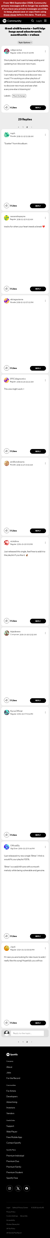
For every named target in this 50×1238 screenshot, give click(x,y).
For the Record (13, 1078)
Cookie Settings (12, 1216)
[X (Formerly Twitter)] (18, 1188)
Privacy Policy (10, 1212)
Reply (38, 107)
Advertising (11, 1102)
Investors (10, 1107)
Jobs (8, 1072)
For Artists (11, 1090)
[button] (45, 51)
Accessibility (10, 1220)
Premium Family (13, 1166)
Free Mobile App (14, 1137)
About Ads (23, 1216)
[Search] (33, 20)
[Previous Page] (18, 127)
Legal (8, 1208)
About (9, 1067)
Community (14, 21)
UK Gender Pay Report (14, 1233)
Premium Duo (12, 1161)
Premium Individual (15, 1155)
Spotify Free (12, 1177)
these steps (10, 14)
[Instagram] (9, 1188)
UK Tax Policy (10, 1229)
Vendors (10, 1113)
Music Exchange (19, 96)
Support (10, 1126)
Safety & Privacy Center (20, 1208)
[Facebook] (26, 1188)
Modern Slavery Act (12, 1224)
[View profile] (6, 51)
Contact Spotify (13, 1142)
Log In (39, 20)
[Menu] (45, 20)
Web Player (11, 1131)
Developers (11, 1096)
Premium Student (14, 1172)
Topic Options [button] (24, 42)
